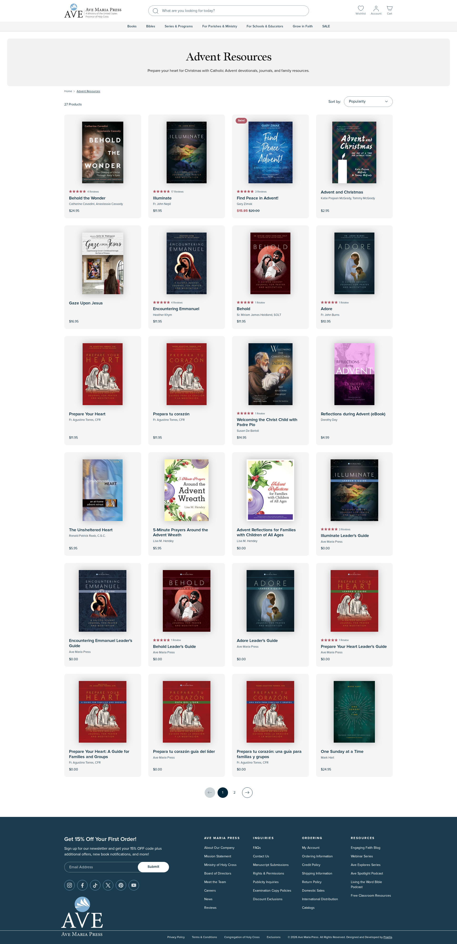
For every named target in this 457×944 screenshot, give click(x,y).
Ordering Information (317, 856)
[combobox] (228, 10)
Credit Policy (311, 865)
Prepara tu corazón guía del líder (184, 751)
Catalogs (308, 908)
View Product (354, 434)
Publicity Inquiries (266, 882)
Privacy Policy (176, 937)
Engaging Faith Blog (365, 848)
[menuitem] (132, 26)
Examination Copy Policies (272, 891)
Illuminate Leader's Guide (345, 535)
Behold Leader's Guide (174, 646)
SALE (326, 26)
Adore (326, 309)
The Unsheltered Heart (91, 530)
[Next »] (247, 792)
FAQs (257, 848)
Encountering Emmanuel (176, 309)
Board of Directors (217, 873)
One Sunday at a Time (342, 751)
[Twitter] (108, 885)
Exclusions (274, 937)
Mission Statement (217, 856)
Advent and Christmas (342, 192)
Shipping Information (317, 873)
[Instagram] (69, 885)
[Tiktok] (95, 885)
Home (68, 91)
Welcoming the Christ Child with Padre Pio (267, 422)
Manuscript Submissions (271, 865)
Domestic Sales (313, 891)
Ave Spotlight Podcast (367, 873)
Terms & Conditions (204, 937)
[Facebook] (82, 885)
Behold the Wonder (87, 198)
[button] (390, 11)
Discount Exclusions (268, 899)
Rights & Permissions (268, 873)
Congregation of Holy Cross (242, 937)
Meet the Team (215, 882)
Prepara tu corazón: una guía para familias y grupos (269, 754)
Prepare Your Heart (87, 414)
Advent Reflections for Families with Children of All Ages (266, 532)
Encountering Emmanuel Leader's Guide (100, 643)
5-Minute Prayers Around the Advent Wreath (180, 532)
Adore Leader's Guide (257, 640)
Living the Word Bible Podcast (366, 884)
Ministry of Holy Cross (220, 865)
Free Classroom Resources (371, 896)
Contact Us (261, 856)
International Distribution (320, 899)
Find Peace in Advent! (257, 198)
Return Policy (312, 882)
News (208, 899)
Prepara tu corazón (171, 414)
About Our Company (219, 848)
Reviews (210, 908)
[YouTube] (134, 885)
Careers (210, 891)
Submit (153, 867)
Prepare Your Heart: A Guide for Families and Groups (99, 754)
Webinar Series (362, 856)
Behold (243, 309)
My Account (310, 848)
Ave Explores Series (366, 865)
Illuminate (162, 198)
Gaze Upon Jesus (86, 303)
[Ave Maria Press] (92, 11)
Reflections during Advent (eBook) (353, 414)
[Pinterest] (121, 885)
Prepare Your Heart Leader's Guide (354, 646)
